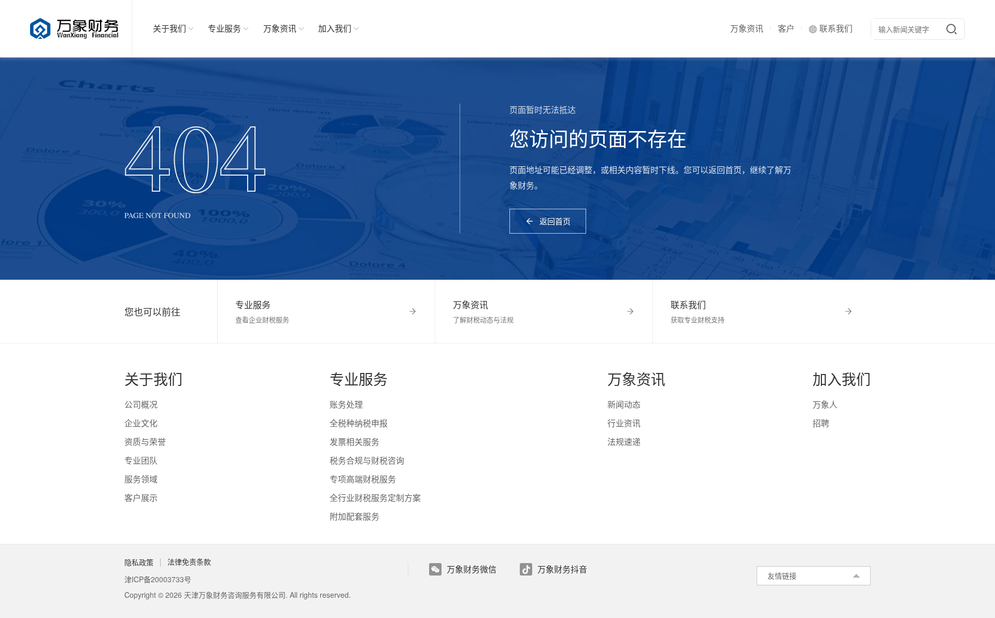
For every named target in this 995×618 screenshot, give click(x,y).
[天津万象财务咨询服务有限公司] (81, 28)
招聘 (821, 423)
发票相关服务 (354, 442)
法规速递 (624, 442)
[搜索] (951, 29)
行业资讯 (624, 423)
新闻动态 (624, 404)
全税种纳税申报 (359, 423)
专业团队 (141, 460)
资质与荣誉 (145, 442)
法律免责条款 (189, 562)
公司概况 (141, 404)
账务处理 (346, 404)
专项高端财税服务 (363, 479)
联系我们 (835, 28)
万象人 (825, 404)
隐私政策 (138, 562)
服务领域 (141, 479)
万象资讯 (746, 28)
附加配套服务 (354, 516)
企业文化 (141, 423)
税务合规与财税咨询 (367, 460)
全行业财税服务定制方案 (375, 498)
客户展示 (141, 498)
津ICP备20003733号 (157, 579)
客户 (786, 28)
